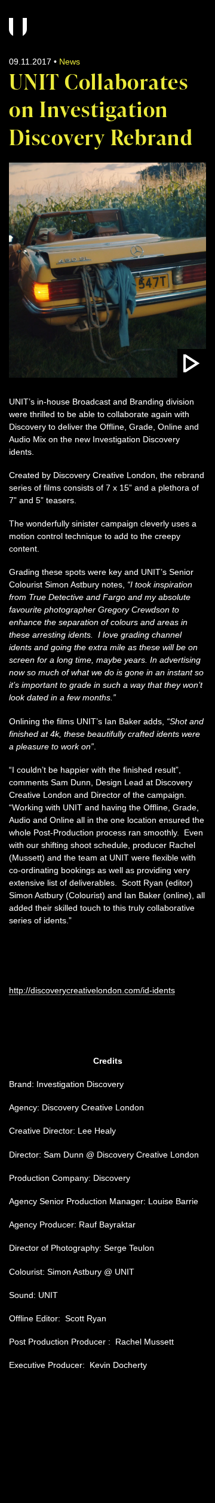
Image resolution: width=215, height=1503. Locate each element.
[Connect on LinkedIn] (60, 1462)
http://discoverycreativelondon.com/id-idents (92, 990)
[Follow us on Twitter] (83, 1462)
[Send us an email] (15, 1462)
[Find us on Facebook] (38, 1462)
